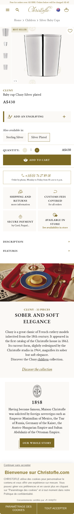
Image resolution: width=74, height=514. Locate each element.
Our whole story (37, 443)
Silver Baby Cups (49, 20)
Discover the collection (37, 369)
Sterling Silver (14, 137)
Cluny (8, 90)
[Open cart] (66, 10)
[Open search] (17, 10)
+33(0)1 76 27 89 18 (37, 175)
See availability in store (55, 227)
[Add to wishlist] (70, 30)
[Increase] (37, 150)
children (43, 359)
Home (17, 20)
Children (30, 20)
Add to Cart (39, 160)
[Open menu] (7, 10)
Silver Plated (39, 137)
